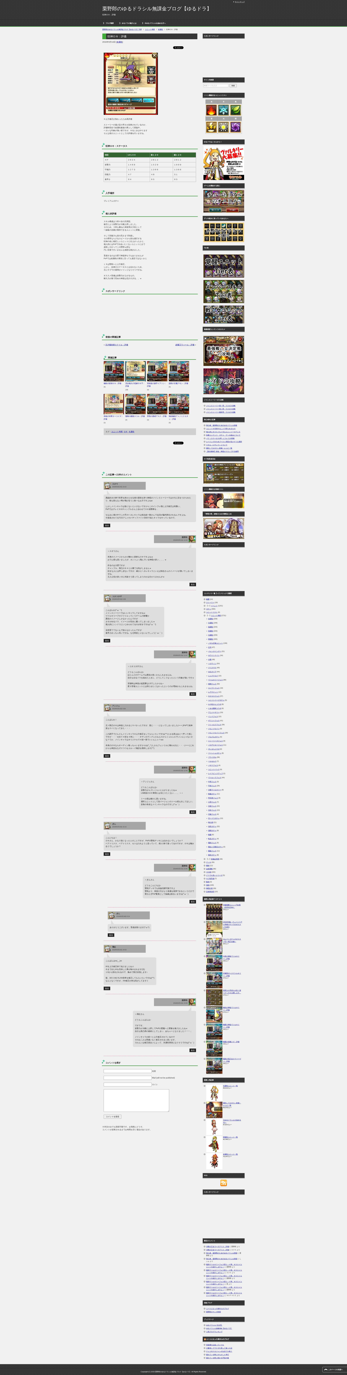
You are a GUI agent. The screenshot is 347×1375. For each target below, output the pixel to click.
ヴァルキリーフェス (215, 680)
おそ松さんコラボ (214, 704)
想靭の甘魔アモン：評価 (178, 383)
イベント (214, 606)
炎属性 (119, 42)
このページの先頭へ (335, 1370)
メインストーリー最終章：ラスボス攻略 (220, 412)
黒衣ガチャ (212, 855)
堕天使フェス (213, 798)
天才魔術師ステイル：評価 (116, 345)
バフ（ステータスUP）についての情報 (220, 438)
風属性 (210, 627)
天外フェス (212, 810)
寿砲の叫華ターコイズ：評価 (113, 417)
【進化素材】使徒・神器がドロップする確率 (222, 451)
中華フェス (212, 782)
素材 (207, 866)
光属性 (210, 635)
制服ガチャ (212, 794)
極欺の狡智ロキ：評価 (112, 383)
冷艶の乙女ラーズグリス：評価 (217, 1247)
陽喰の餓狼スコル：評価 (135, 416)
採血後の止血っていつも (215, 1345)
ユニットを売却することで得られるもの (220, 429)
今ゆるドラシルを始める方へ (155, 23)
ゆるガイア (212, 672)
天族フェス (212, 814)
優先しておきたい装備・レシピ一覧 (219, 448)
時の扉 (210, 822)
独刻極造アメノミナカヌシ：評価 (178, 417)
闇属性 (210, 639)
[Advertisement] (124, 314)
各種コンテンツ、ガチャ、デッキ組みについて (223, 435)
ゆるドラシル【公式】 (214, 1325)
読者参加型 (210, 892)
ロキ (126, 432)
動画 (207, 882)
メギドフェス (213, 765)
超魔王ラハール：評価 (184, 345)
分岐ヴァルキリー (214, 790)
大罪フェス (212, 802)
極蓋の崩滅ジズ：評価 (231, 1042)
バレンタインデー (214, 651)
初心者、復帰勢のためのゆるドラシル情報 (221, 425)
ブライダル (212, 757)
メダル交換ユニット (215, 643)
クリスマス (212, 668)
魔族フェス (212, 851)
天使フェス (212, 806)
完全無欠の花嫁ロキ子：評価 (135, 384)
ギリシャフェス (214, 721)
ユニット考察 (117, 432)
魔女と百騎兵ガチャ (215, 847)
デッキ (208, 862)
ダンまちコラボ (214, 749)
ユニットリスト (212, 612)
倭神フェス (212, 684)
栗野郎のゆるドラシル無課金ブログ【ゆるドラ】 (157, 8)
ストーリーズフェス (215, 741)
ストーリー (210, 602)
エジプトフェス (214, 688)
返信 (107, 525)
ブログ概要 (110, 23)
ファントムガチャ (214, 753)
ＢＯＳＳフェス (214, 696)
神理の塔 (209, 888)
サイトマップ (240, 2)
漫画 (207, 885)
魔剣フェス (212, 843)
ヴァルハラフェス (214, 778)
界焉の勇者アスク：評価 (156, 416)
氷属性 (210, 623)
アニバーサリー (214, 712)
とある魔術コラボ (214, 708)
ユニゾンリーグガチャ (216, 700)
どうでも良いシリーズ (214, 875)
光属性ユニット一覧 (230, 1086)
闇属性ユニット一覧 (230, 1137)
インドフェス (213, 716)
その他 (208, 872)
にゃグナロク (213, 676)
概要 (207, 599)
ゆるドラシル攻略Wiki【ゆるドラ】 (219, 1328)
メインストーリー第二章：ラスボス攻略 (220, 409)
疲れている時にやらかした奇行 (217, 1355)
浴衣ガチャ (212, 826)
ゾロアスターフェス (215, 745)
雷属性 (210, 631)
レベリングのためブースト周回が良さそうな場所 (224, 442)
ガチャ (208, 609)
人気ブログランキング (214, 1332)
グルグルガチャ (214, 737)
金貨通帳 (209, 869)
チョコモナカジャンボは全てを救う (219, 1351)
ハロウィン (212, 664)
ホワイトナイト (214, 655)
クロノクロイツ (214, 729)
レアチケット (213, 692)
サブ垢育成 (210, 879)
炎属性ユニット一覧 (230, 1154)
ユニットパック (214, 769)
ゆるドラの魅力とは (129, 23)
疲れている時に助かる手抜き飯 (217, 1358)
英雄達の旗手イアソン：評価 (156, 384)
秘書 (209, 835)
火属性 (131, 432)
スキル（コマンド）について (216, 445)
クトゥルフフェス (214, 725)
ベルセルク (212, 761)
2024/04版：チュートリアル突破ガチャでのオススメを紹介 (232, 924)
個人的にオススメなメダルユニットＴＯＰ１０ (223, 432)
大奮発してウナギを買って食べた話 (219, 1348)
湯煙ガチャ (212, 831)
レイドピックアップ (215, 774)
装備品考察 (215, 859)
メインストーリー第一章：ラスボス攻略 (220, 406)
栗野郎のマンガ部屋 (213, 1312)
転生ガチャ (212, 839)
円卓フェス (212, 786)
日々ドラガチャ (214, 818)
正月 (209, 647)
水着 (209, 659)
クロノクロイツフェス (216, 733)
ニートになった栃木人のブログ (217, 1309)
